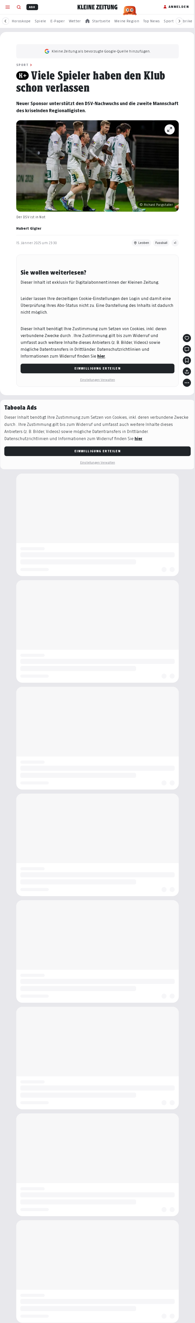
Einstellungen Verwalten (97, 379)
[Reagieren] (187, 338)
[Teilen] (187, 371)
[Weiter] (179, 21)
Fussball (161, 242)
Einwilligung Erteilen (97, 368)
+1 (175, 242)
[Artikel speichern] (187, 360)
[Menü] (7, 7)
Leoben (143, 242)
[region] (97, 21)
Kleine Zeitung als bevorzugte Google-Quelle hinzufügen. (101, 51)
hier (101, 356)
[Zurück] (5, 21)
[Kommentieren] (187, 349)
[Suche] (18, 7)
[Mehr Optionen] (187, 383)
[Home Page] (97, 7)
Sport (22, 64)
